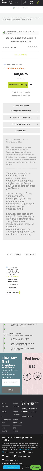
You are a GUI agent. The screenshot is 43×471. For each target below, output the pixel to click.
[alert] (21, 452)
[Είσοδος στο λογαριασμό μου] (25, 2)
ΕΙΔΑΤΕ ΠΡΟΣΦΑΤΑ (14, 254)
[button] (21, 463)
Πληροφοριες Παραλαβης (20, 111)
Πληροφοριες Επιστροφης (20, 117)
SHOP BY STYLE (30, 254)
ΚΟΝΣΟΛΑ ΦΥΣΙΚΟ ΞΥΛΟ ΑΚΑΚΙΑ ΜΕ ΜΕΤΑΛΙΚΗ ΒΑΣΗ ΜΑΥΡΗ (13, 280)
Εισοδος (4, 411)
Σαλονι (10, 18)
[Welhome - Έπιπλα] (22, 9)
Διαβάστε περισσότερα (25, 449)
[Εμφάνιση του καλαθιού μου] (38, 2)
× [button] (41, 436)
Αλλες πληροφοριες (21, 106)
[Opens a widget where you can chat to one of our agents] (35, 467)
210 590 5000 (28, 404)
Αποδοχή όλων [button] (11, 467)
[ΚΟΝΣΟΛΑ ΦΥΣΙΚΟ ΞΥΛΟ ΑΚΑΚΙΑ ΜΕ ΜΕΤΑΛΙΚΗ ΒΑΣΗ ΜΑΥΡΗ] (13, 271)
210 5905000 (5, 2)
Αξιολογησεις (20, 131)
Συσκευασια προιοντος (21, 124)
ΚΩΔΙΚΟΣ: (6, 47)
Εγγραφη (11, 390)
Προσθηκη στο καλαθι (13, 292)
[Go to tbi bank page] (13, 64)
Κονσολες (31, 18)
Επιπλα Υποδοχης (20, 18)
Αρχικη (4, 18)
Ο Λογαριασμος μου (6, 420)
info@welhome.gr (27, 416)
